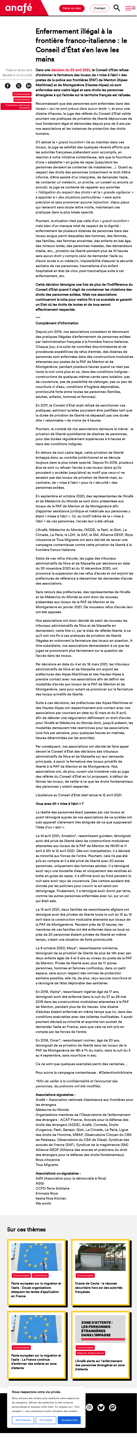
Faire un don (72, 8)
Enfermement (22, 100)
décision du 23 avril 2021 (70, 70)
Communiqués (22, 94)
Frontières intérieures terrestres (18, 106)
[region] (46, 1407)
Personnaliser (23, 1420)
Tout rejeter (46, 1420)
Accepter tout (69, 1420)
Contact (99, 8)
